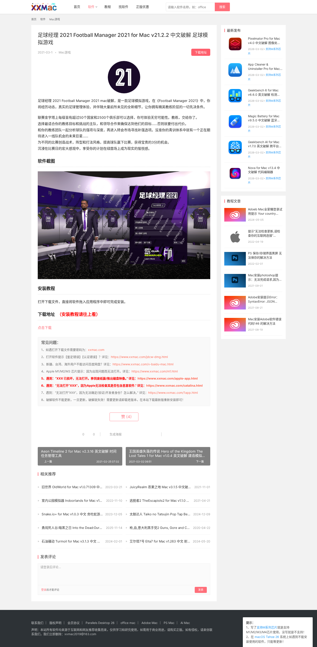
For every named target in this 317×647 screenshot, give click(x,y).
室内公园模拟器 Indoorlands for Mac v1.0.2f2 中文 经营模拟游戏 (82, 501)
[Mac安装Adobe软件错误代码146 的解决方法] (235, 324)
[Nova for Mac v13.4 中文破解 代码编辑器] (235, 173)
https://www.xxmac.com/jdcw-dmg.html (139, 357)
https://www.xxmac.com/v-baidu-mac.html (143, 364)
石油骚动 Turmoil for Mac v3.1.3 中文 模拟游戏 (76, 541)
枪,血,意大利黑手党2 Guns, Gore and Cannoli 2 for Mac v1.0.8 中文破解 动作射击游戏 (170, 528)
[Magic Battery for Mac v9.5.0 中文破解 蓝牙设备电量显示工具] (235, 121)
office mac (128, 623)
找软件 (123, 7)
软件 (91, 7)
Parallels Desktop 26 (100, 623)
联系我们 (37, 623)
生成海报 (115, 434)
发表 (200, 589)
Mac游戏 (65, 52)
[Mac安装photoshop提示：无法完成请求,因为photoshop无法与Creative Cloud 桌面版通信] (235, 281)
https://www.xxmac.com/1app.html (173, 392)
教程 (107, 7)
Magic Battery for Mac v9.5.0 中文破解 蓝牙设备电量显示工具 (264, 120)
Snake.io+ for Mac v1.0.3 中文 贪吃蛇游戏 (72, 514)
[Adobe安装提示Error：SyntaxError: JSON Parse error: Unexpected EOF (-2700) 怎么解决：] (235, 302)
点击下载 (45, 327)
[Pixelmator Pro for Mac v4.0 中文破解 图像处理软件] (235, 44)
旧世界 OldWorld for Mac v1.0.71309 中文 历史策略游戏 (82, 487)
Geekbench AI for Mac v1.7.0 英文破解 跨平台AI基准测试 (265, 146)
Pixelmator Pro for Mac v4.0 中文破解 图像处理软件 (264, 43)
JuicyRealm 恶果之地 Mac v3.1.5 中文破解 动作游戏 (167, 487)
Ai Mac (185, 623)
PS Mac (169, 623)
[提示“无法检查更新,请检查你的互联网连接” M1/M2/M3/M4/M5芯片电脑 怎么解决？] (235, 237)
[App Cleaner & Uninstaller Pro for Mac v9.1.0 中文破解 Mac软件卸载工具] (235, 70)
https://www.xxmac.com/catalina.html (174, 385)
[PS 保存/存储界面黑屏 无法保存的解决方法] (235, 259)
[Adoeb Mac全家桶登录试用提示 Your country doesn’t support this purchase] (235, 215)
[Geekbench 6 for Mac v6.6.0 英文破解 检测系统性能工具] (235, 96)
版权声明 (55, 623)
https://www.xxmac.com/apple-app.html (168, 378)
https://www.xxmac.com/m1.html (155, 371)
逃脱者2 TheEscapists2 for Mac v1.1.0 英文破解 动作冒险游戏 (170, 501)
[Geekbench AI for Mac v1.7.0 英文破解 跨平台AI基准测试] (235, 147)
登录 (43, 589)
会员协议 (73, 623)
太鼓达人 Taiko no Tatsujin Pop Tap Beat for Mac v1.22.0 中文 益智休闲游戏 (170, 514)
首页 (77, 7)
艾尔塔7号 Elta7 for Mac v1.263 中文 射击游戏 (163, 541)
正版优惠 (142, 7)
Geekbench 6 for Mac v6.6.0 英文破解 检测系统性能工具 (264, 94)
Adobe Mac (149, 623)
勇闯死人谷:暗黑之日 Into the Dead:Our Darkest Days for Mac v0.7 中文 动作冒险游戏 (82, 528)
